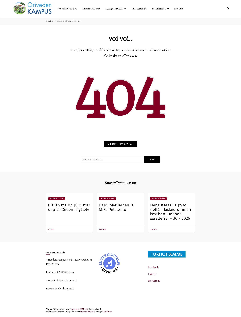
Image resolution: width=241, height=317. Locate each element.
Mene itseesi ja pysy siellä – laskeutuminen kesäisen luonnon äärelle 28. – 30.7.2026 (170, 212)
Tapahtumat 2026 (91, 8)
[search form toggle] (228, 8)
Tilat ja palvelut (114, 8)
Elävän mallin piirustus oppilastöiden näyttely (69, 207)
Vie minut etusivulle (120, 144)
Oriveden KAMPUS (79, 309)
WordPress (107, 311)
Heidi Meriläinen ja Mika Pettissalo (116, 207)
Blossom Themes (87, 311)
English (178, 8)
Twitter (152, 274)
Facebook (153, 267)
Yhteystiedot (159, 8)
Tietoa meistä (138, 8)
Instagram (154, 280)
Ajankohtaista (56, 198)
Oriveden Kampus (67, 8)
